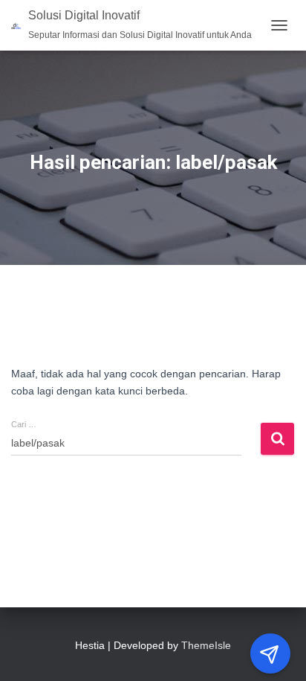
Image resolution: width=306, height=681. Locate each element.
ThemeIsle (206, 645)
